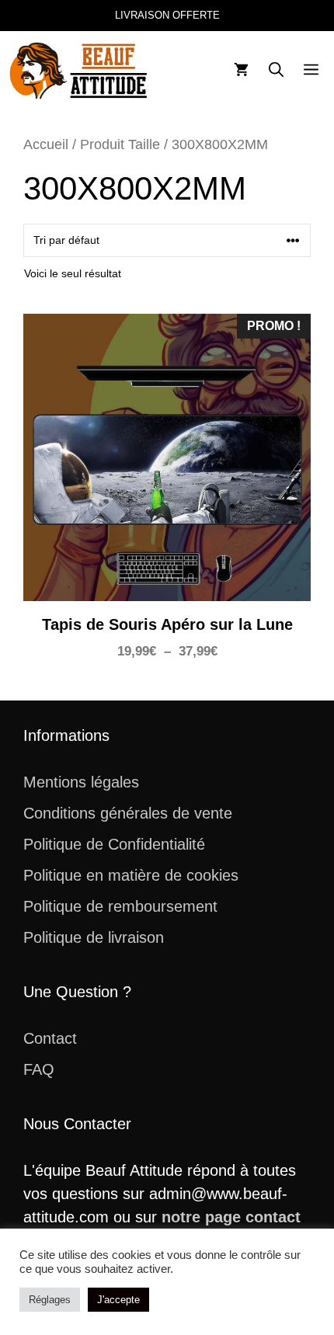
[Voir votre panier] (241, 70)
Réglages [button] (50, 1299)
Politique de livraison (93, 937)
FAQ (38, 1069)
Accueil (45, 144)
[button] (276, 70)
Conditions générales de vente (127, 813)
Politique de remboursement (120, 906)
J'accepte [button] (118, 1299)
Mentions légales (81, 782)
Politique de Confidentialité (114, 844)
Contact (50, 1038)
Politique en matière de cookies (130, 875)
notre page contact (231, 1216)
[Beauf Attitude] (79, 70)
